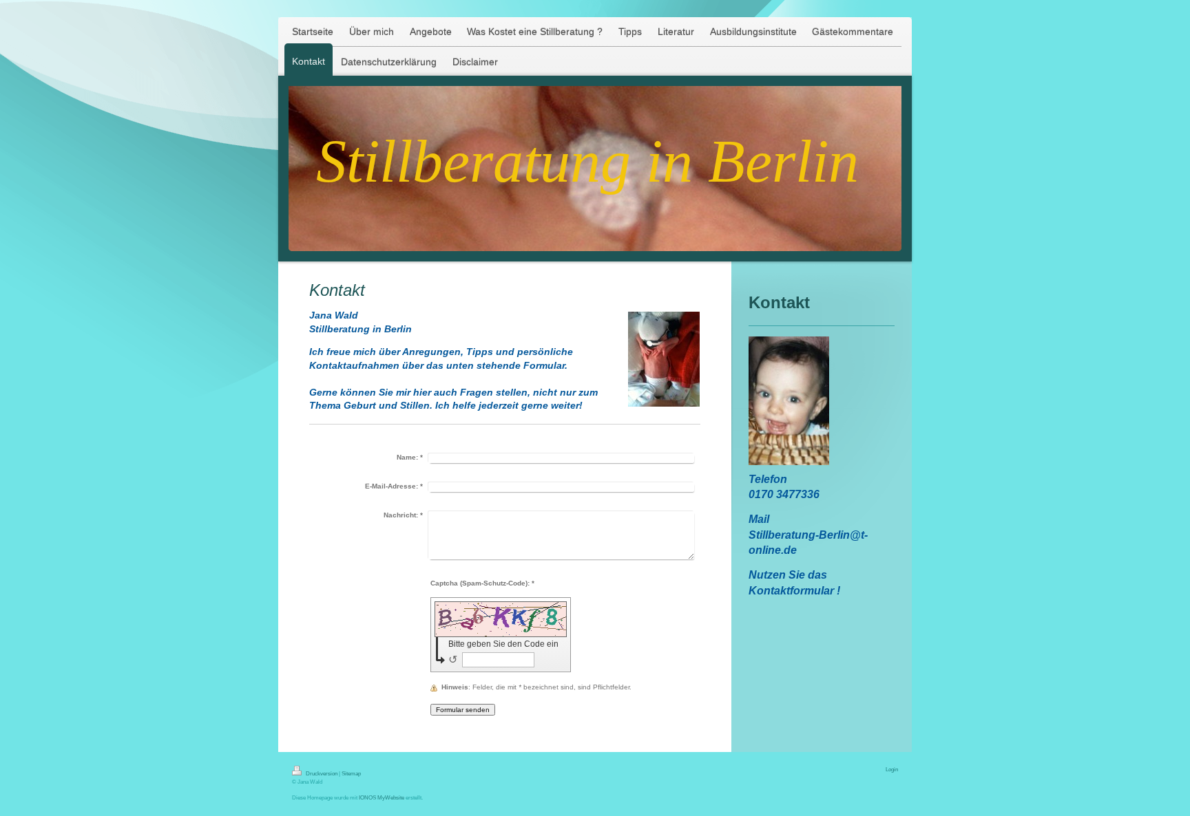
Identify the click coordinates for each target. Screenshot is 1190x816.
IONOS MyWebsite (381, 797)
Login (892, 769)
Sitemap (351, 773)
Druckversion (321, 773)
